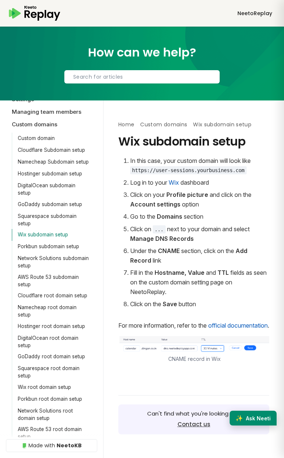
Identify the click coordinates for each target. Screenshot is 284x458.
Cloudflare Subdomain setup (51, 150)
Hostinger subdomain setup (50, 174)
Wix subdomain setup (43, 234)
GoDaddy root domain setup (51, 356)
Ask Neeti (253, 418)
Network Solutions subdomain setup (53, 262)
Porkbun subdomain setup (48, 246)
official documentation (238, 325)
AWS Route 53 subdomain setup (48, 280)
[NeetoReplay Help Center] (34, 13)
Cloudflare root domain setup (52, 295)
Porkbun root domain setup (50, 399)
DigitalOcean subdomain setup (46, 189)
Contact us (194, 424)
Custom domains (163, 124)
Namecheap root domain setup (47, 311)
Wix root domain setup (44, 387)
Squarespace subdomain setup (47, 219)
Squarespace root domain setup (49, 372)
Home (126, 124)
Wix (174, 182)
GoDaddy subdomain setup (50, 204)
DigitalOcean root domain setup (48, 341)
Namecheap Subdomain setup (53, 162)
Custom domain (36, 138)
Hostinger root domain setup (51, 326)
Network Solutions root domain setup (45, 414)
